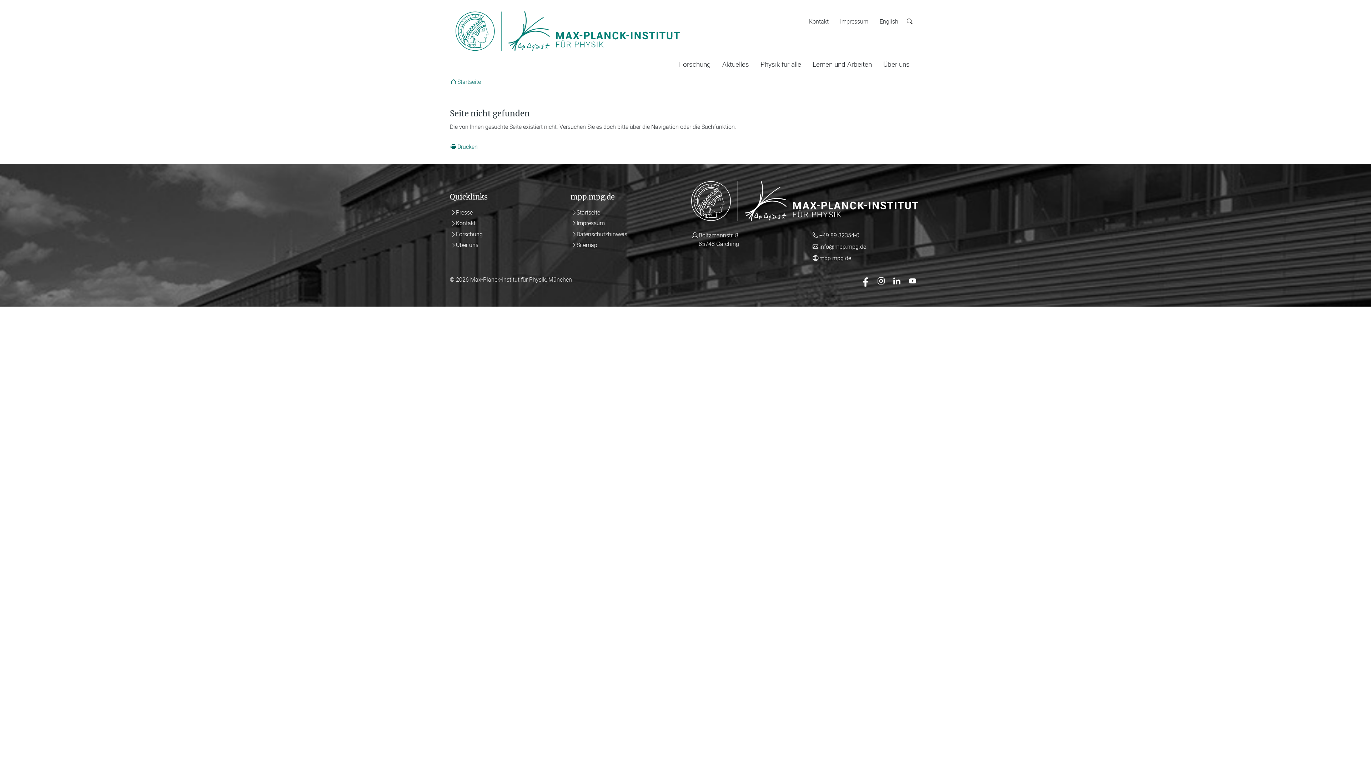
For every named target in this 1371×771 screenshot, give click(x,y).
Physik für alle (780, 64)
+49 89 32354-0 (839, 235)
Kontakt (819, 21)
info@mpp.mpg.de (842, 247)
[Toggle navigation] (695, 10)
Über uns (896, 64)
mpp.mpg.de (835, 258)
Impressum (854, 21)
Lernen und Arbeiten (842, 64)
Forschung (695, 64)
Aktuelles (735, 64)
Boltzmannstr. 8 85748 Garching (719, 239)
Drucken (467, 147)
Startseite (469, 82)
